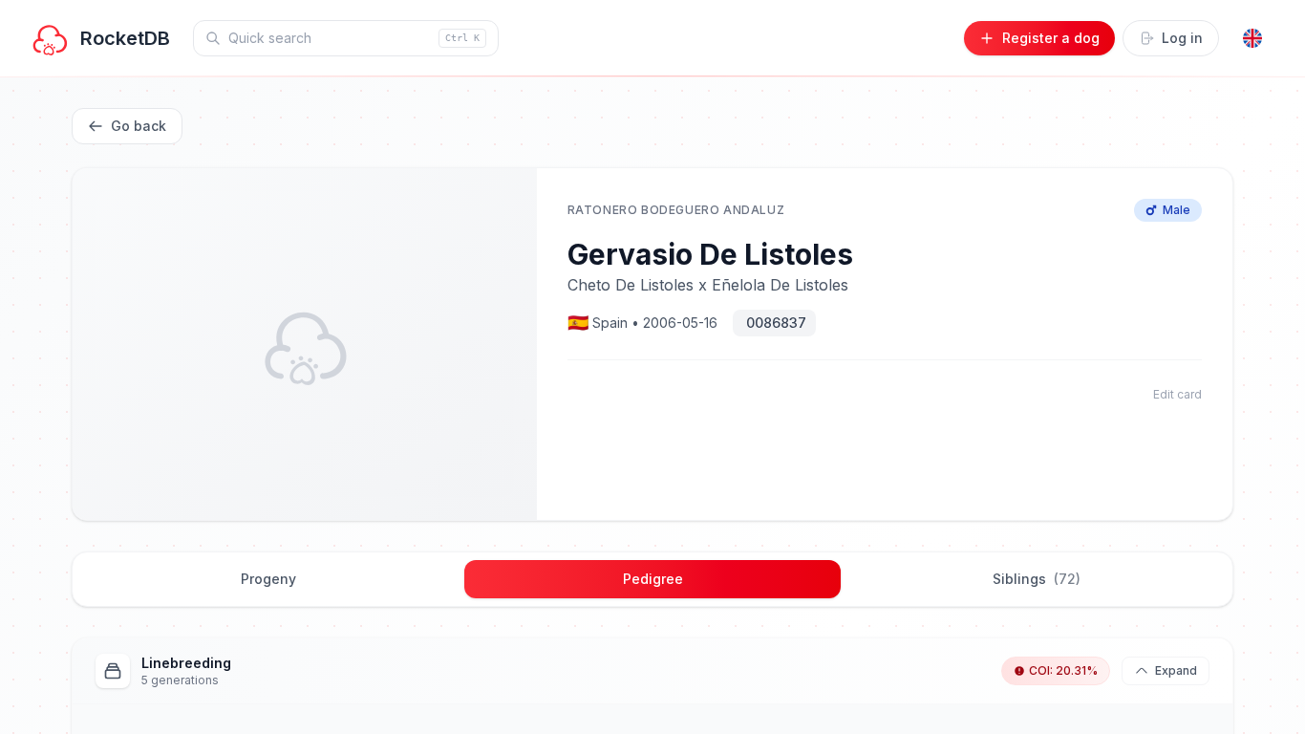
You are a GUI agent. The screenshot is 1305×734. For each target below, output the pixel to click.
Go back (138, 126)
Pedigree (653, 579)
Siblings (1036, 579)
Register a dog (1051, 38)
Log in (1182, 38)
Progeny (268, 579)
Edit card (1177, 394)
